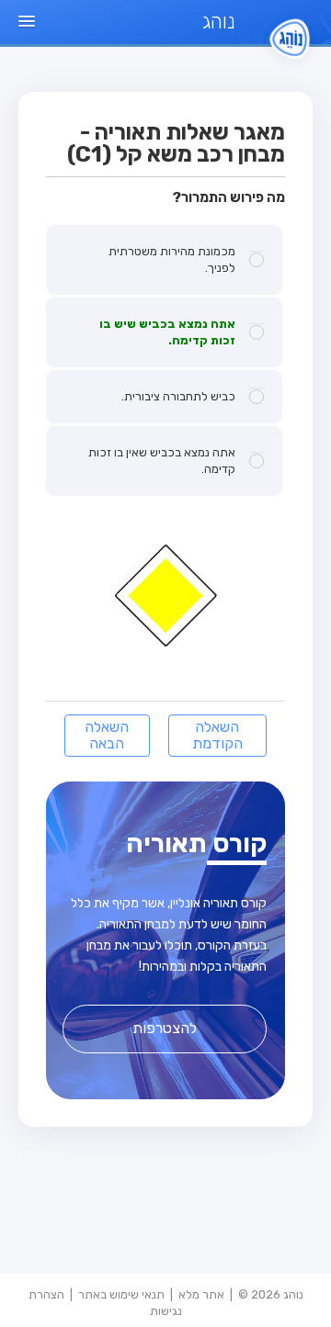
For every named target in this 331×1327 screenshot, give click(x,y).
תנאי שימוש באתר (121, 1294)
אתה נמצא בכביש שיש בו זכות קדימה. (167, 332)
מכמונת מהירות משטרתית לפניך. (171, 259)
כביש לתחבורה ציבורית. (178, 396)
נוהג (218, 21)
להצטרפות (164, 1028)
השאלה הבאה (107, 735)
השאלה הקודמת (217, 735)
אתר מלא (201, 1294)
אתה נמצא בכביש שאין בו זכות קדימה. (161, 460)
